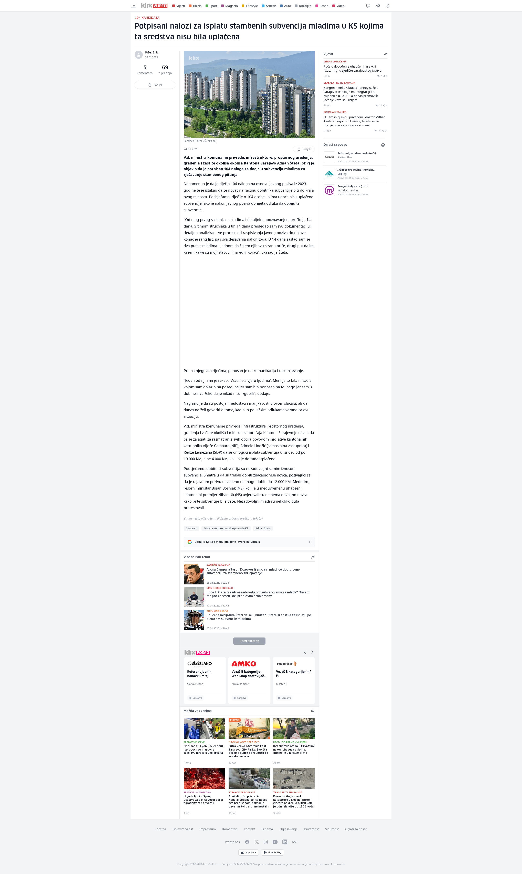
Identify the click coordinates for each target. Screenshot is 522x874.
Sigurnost (332, 829)
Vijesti (180, 6)
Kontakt (249, 829)
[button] (305, 652)
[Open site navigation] (133, 5)
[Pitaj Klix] (368, 5)
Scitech (271, 6)
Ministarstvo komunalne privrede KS (226, 528)
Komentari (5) (249, 641)
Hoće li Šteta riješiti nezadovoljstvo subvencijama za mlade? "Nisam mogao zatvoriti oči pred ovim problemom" (258, 594)
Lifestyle (252, 6)
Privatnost (311, 829)
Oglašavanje (289, 829)
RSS (294, 842)
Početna (160, 829)
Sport (213, 6)
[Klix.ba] (154, 5)
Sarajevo (191, 528)
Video (340, 6)
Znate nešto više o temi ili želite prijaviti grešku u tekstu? (223, 518)
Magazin (231, 6)
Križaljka (305, 6)
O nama (267, 829)
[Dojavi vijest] (378, 5)
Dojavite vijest (183, 829)
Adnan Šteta (262, 528)
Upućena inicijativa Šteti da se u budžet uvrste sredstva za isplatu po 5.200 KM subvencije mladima (259, 617)
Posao (324, 6)
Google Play (274, 852)
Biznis (197, 6)
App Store (251, 852)
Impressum (207, 829)
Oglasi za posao (356, 829)
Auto (287, 6)
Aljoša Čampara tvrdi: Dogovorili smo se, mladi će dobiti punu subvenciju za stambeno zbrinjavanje (253, 571)
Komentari (229, 829)
